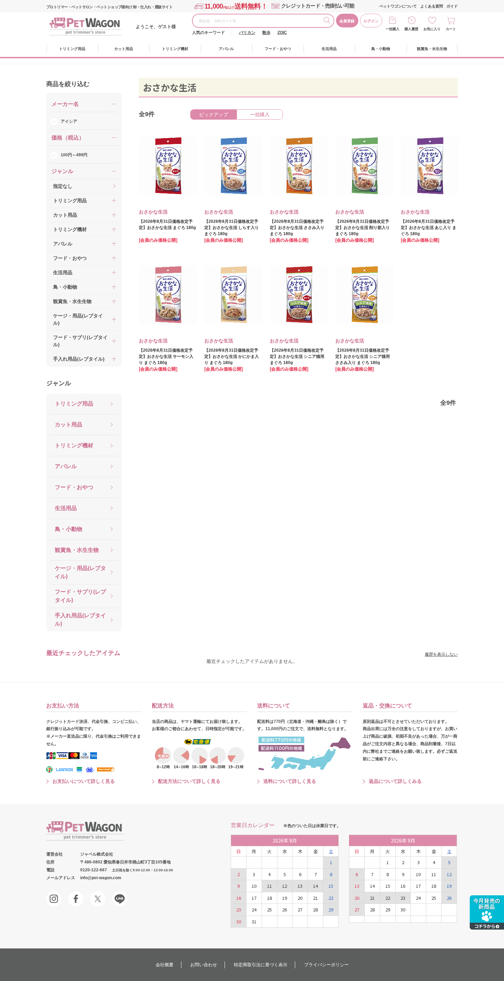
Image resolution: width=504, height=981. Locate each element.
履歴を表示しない (441, 654)
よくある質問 (431, 6)
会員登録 (347, 21)
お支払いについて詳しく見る (83, 781)
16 (238, 898)
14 (315, 886)
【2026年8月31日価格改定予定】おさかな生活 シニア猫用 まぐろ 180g (297, 356)
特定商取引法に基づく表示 (260, 964)
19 (284, 898)
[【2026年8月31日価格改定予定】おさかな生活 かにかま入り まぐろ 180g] (228, 295)
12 (284, 886)
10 (254, 886)
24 (254, 909)
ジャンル (58, 383)
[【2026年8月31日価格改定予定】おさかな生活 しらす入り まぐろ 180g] (228, 166)
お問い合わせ (203, 964)
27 (300, 909)
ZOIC (282, 32)
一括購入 (392, 29)
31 (254, 921)
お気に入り (432, 29)
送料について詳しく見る (289, 781)
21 (315, 898)
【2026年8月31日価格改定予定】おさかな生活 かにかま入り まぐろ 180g (231, 356)
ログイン (371, 21)
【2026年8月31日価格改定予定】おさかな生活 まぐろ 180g (167, 224)
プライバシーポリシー (326, 964)
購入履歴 (411, 29)
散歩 (266, 32)
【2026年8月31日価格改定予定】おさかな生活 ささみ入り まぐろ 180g (297, 227)
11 (269, 886)
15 (330, 886)
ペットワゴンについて (398, 6)
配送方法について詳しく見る (189, 781)
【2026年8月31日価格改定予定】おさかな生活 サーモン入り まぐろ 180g (166, 356)
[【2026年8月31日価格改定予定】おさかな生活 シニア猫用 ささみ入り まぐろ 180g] (359, 295)
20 (300, 898)
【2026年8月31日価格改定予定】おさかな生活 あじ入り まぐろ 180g (428, 227)
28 (315, 909)
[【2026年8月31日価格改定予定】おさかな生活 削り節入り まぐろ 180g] (359, 166)
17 (254, 898)
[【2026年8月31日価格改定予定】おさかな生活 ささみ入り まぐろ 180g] (294, 166)
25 (269, 909)
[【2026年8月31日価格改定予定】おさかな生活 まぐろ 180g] (163, 166)
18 (269, 898)
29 (330, 909)
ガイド (452, 6)
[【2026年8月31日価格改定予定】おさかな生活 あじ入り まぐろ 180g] (425, 166)
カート (451, 29)
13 (300, 886)
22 (330, 898)
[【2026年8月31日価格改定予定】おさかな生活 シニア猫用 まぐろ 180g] (294, 295)
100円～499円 (74, 155)
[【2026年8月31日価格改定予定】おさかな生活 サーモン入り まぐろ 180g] (163, 295)
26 (284, 909)
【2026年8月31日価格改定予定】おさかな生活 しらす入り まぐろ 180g (231, 227)
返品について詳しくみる (395, 781)
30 (238, 921)
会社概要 (164, 964)
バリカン (247, 32)
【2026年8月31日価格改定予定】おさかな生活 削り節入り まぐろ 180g (362, 227)
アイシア (69, 121)
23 (238, 909)
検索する (328, 21)
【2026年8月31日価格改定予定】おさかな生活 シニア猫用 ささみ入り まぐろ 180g (362, 356)
